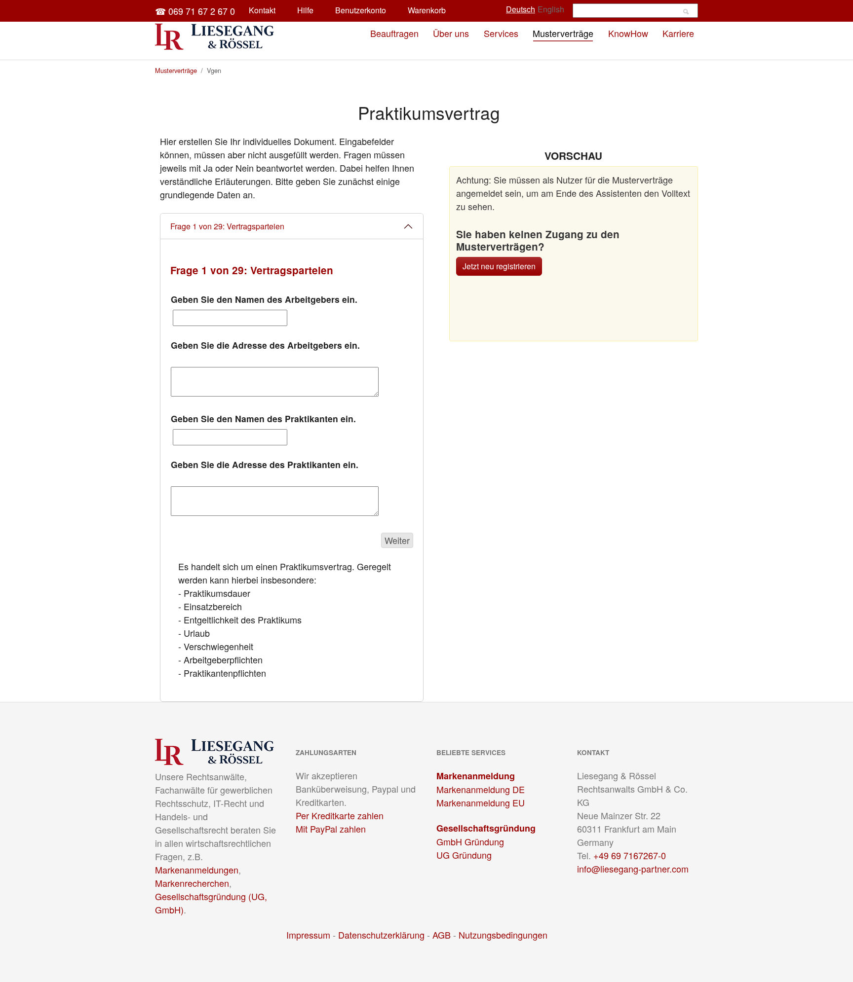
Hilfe (305, 10)
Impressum (308, 934)
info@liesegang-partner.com (633, 868)
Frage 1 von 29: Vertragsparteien (227, 226)
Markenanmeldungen (196, 869)
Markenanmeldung (475, 775)
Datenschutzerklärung (381, 934)
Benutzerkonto (360, 10)
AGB (441, 934)
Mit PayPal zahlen (331, 828)
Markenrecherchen (192, 882)
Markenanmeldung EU (480, 802)
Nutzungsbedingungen (503, 934)
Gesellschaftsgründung (486, 828)
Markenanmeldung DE (480, 789)
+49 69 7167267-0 (629, 855)
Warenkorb (427, 10)
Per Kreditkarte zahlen (340, 815)
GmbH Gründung (470, 841)
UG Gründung (464, 854)
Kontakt (262, 10)
